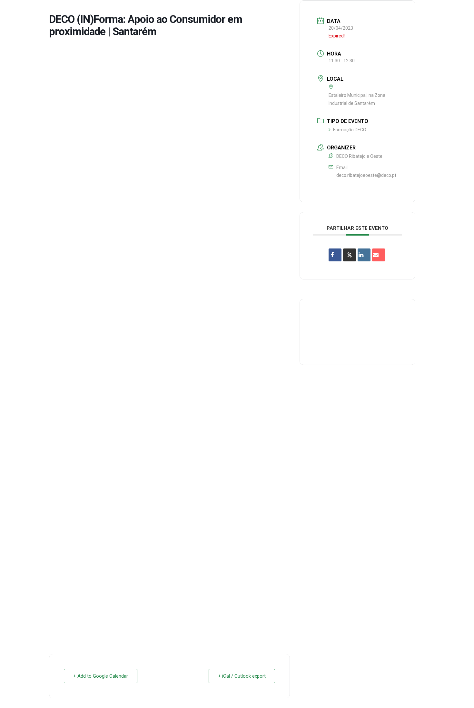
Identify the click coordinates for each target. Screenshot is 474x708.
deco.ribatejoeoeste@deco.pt (366, 175)
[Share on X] (349, 254)
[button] (459, 11)
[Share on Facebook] (335, 254)
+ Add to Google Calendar (100, 676)
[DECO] (19, 11)
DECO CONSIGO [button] (320, 10)
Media (399, 10)
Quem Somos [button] (196, 10)
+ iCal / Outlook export (242, 676)
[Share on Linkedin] (364, 254)
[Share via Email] (378, 254)
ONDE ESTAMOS (365, 10)
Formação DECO (349, 129)
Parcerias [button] (279, 10)
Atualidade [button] (430, 10)
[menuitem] (195, 11)
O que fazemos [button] (239, 10)
